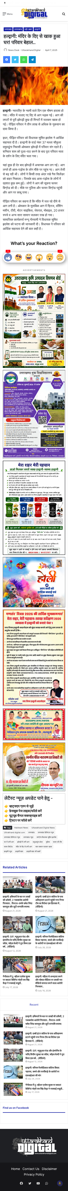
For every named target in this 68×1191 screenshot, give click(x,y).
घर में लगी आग (9, 842)
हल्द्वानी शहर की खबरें (33, 851)
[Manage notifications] (60, 1183)
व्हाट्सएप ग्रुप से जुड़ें (21, 806)
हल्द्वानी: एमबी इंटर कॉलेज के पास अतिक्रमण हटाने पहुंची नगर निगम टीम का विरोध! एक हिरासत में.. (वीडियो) (44, 1037)
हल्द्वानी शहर (19, 851)
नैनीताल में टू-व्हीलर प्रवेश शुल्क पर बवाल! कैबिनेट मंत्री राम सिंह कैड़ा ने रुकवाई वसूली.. (16, 980)
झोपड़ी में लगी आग (23, 842)
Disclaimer (49, 1169)
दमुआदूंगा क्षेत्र (38, 842)
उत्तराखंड (8, 29)
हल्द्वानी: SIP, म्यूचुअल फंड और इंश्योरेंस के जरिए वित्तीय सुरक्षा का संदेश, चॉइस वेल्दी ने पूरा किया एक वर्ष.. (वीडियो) (44, 1054)
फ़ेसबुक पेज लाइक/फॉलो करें (25, 811)
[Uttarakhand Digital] (34, 13)
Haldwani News (21, 827)
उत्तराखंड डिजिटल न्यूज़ (12, 837)
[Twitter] (15, 59)
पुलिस (48, 842)
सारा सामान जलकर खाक (43, 846)
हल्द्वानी (37, 29)
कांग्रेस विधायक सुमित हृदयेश (46, 837)
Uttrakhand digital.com (14, 832)
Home (15, 1169)
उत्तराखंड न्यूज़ (28, 837)
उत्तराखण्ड (18, 29)
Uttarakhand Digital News (43, 827)
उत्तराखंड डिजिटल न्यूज (46, 832)
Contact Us (30, 1169)
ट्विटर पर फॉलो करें (20, 820)
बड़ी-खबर (28, 29)
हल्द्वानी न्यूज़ (8, 851)
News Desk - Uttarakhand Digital (24, 50)
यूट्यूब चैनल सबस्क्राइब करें (25, 816)
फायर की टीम (57, 842)
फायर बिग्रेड (8, 846)
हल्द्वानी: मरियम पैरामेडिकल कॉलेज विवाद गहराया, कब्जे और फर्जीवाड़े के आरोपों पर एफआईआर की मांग (49, 940)
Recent (34, 1004)
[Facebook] (6, 59)
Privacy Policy (34, 1174)
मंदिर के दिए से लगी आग (24, 846)
